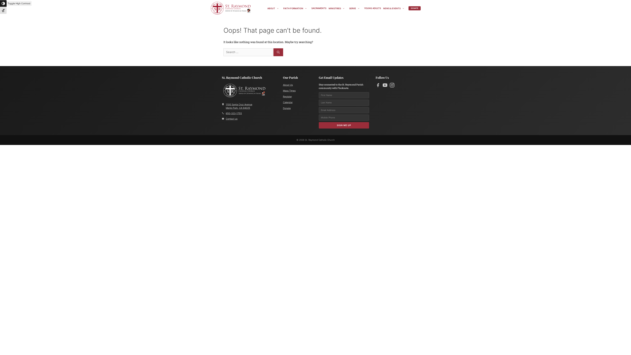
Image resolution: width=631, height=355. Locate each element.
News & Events (392, 8)
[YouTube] (385, 86)
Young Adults (372, 8)
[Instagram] (392, 86)
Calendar (288, 102)
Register (287, 96)
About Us (288, 84)
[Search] (278, 52)
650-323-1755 (234, 113)
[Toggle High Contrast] (3, 3)
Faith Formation (293, 8)
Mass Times (289, 90)
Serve (352, 8)
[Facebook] (378, 86)
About (271, 8)
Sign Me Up (344, 125)
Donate (414, 8)
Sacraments (318, 8)
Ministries (335, 8)
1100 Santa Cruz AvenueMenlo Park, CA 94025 (239, 106)
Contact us (231, 118)
